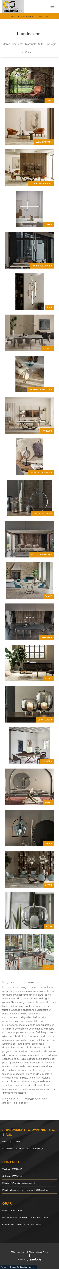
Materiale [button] (30, 44)
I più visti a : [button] (29, 52)
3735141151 (17, 1176)
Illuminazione (42, 16)
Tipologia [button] (50, 44)
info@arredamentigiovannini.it (22, 1183)
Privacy (4, 1267)
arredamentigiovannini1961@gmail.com (32, 1190)
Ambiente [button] (17, 44)
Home (12, 16)
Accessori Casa (25, 16)
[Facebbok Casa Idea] (29, 1255)
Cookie (13, 1267)
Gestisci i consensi (28, 1267)
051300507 (17, 1169)
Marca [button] (6, 44)
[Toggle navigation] (52, 6)
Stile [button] (40, 44)
